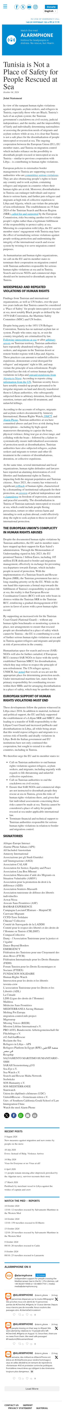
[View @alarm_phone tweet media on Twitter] (32, 1371)
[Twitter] (23, 6)
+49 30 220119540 (34, 22)
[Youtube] (29, 6)
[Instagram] (35, 6)
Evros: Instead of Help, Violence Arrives (24, 1153)
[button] (6, 1115)
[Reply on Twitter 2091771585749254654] (15, 1315)
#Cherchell (11, 1333)
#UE (20, 1365)
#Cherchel (20, 1304)
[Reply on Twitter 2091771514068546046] (15, 1344)
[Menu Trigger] (5, 6)
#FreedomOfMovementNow (19, 1339)
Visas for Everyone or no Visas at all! (22, 1163)
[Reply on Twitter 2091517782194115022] (15, 1379)
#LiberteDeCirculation (30, 1310)
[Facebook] (16, 6)
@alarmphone (23, 1295)
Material (42, 1408)
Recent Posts (14, 1131)
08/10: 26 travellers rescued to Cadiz (22, 1245)
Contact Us (12, 1405)
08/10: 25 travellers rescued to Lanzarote (24, 1255)
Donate (51, 6)
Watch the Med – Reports (22, 1200)
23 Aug (54, 1353)
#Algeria (20, 1333)
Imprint (28, 1405)
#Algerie (30, 1304)
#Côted (18, 1359)
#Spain (44, 1328)
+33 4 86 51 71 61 (51, 22)
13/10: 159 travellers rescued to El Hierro (24, 1222)
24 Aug (54, 1295)
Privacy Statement (20, 1408)
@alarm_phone (41, 1295)
